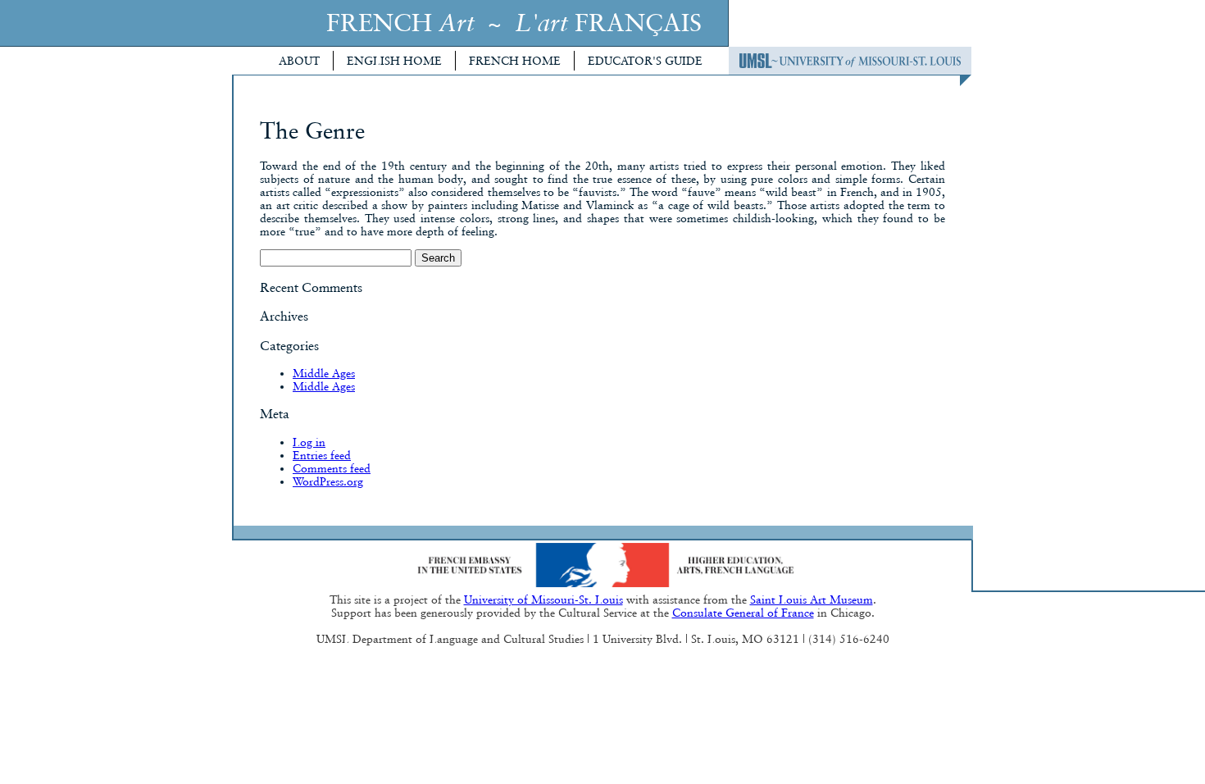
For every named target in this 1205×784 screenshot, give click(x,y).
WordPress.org (328, 481)
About (299, 60)
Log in (309, 442)
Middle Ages (324, 373)
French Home (515, 60)
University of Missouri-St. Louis (543, 599)
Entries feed (322, 455)
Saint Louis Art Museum (811, 599)
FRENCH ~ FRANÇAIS (514, 22)
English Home (394, 60)
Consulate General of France (743, 612)
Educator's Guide (645, 60)
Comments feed (332, 468)
